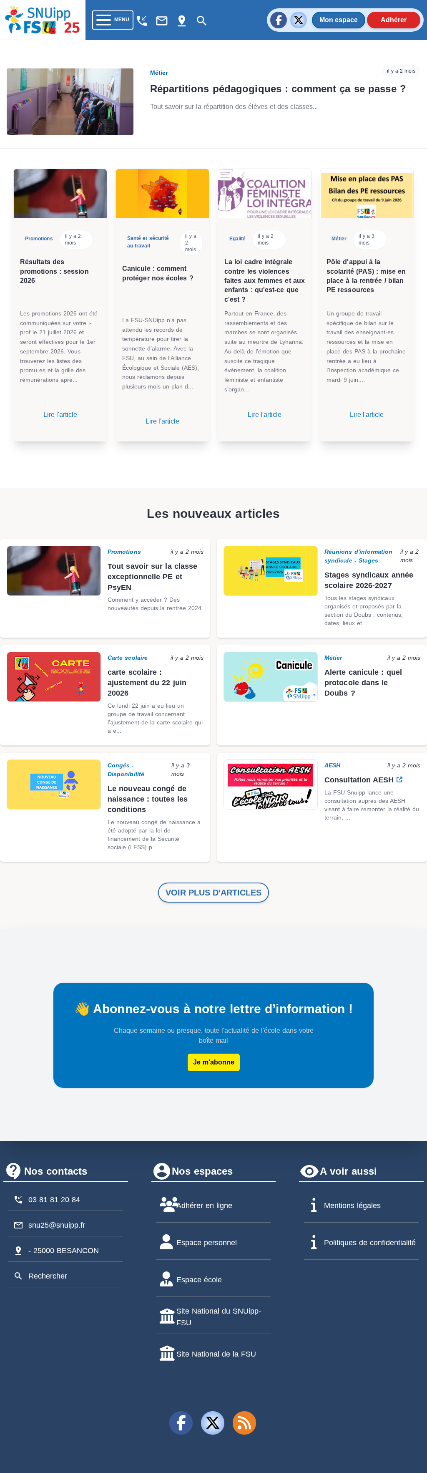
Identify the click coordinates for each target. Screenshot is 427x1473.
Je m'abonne (213, 1062)
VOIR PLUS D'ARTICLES (213, 892)
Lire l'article (60, 414)
